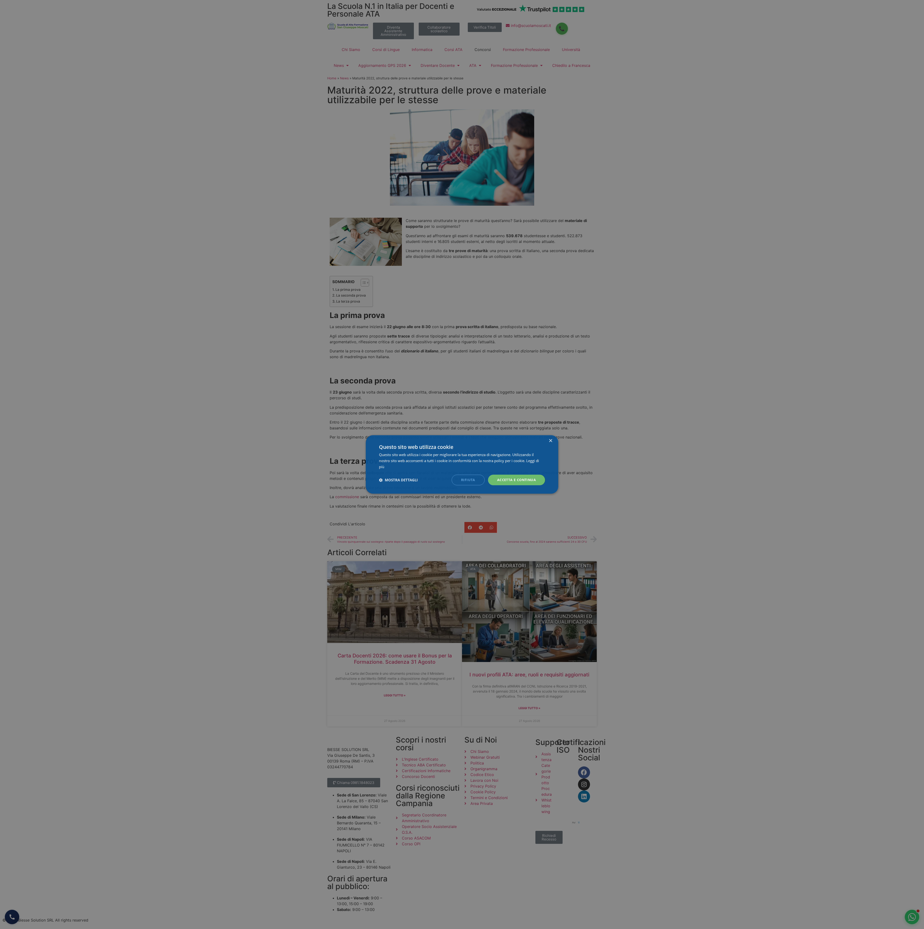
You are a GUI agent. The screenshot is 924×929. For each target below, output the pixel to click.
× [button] (550, 441)
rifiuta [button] (468, 479)
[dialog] (462, 464)
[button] (398, 480)
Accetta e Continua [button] (516, 479)
